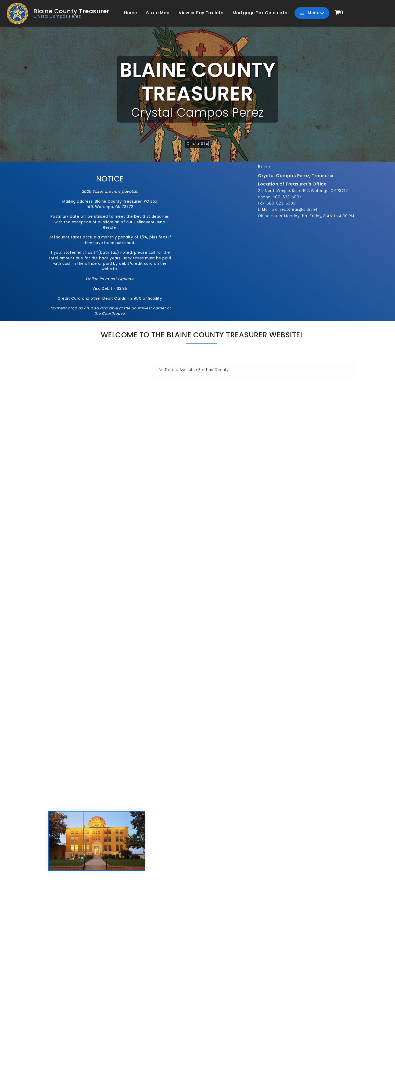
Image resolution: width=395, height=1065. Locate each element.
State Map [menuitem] (158, 13)
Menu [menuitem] (313, 13)
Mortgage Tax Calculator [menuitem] (261, 13)
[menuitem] (339, 13)
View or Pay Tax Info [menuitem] (201, 13)
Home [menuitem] (130, 13)
